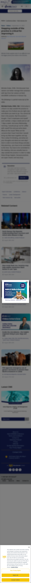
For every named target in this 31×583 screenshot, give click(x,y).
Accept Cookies (15, 580)
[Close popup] (27, 282)
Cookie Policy (14, 567)
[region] (15, 564)
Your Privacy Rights (15, 570)
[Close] (29, 547)
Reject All (15, 575)
